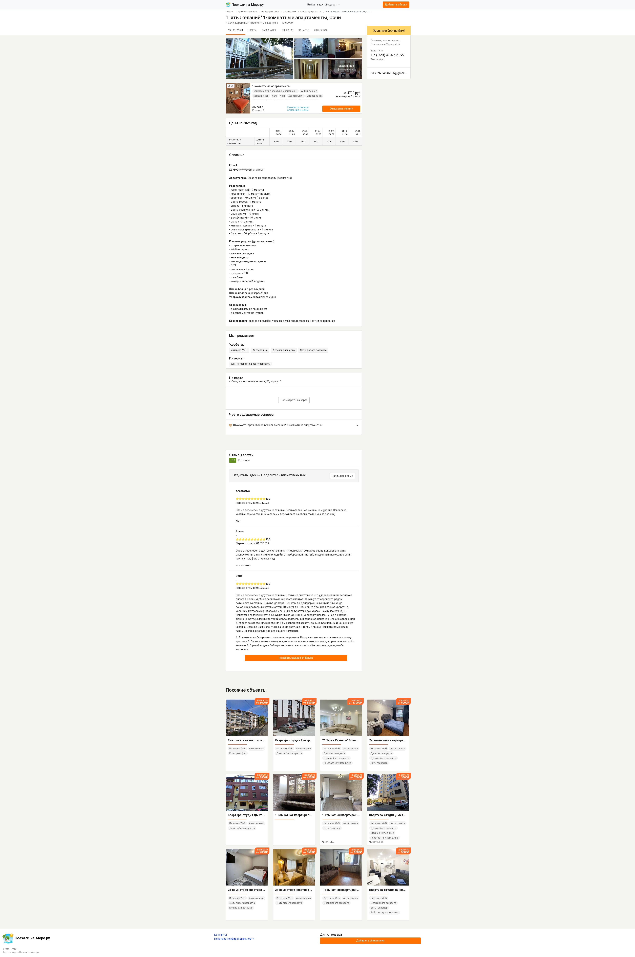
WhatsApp (378, 59)
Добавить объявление (370, 940)
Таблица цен (269, 30)
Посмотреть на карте (293, 400)
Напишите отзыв (342, 475)
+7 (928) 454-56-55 (387, 55)
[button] (294, 426)
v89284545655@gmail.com (248, 169)
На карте (303, 30)
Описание (287, 30)
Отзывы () (321, 30)
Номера (252, 30)
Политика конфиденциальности (234, 938)
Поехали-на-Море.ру (247, 5)
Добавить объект (396, 4)
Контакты (220, 934)
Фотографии (235, 30)
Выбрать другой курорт (322, 4)
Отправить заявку (341, 108)
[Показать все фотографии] (259, 58)
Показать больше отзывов (296, 657)
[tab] (294, 426)
